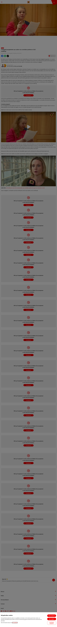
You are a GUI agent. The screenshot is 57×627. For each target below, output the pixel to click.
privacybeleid (14, 622)
